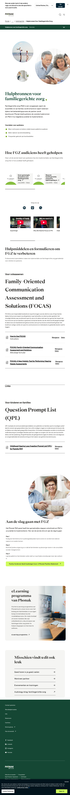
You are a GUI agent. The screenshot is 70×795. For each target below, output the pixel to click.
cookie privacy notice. (22, 787)
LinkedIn (9, 744)
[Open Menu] (64, 15)
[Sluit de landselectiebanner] (68, 4)
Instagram (10, 748)
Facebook (10, 740)
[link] (19, 179)
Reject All (61, 791)
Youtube (9, 752)
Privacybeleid (21, 774)
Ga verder (60, 5)
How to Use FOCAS (18, 336)
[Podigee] (40, 207)
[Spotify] (24, 207)
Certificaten (23, 777)
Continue (67, 781)
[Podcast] (32, 207)
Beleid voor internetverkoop (11, 779)
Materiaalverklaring (25, 779)
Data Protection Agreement (11, 777)
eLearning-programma (19, 635)
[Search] (60, 15)
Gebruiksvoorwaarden (10, 774)
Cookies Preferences (7, 791)
